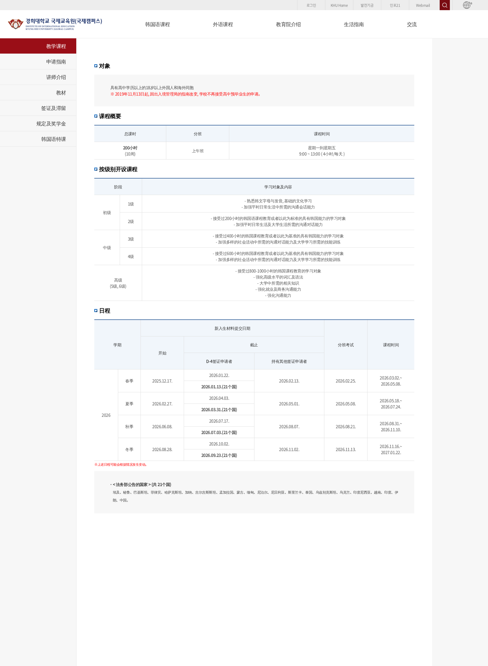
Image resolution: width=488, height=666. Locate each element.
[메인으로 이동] (55, 23)
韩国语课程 (157, 24)
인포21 (395, 5)
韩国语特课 (53, 138)
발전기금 (367, 5)
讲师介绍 (56, 76)
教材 (61, 92)
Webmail (423, 5)
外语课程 (223, 24)
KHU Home (339, 5)
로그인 (311, 5)
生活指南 (354, 24)
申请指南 (56, 61)
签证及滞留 (53, 107)
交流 (412, 24)
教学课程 (56, 46)
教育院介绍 (288, 24)
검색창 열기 (445, 5)
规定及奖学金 (51, 123)
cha (468, 3)
